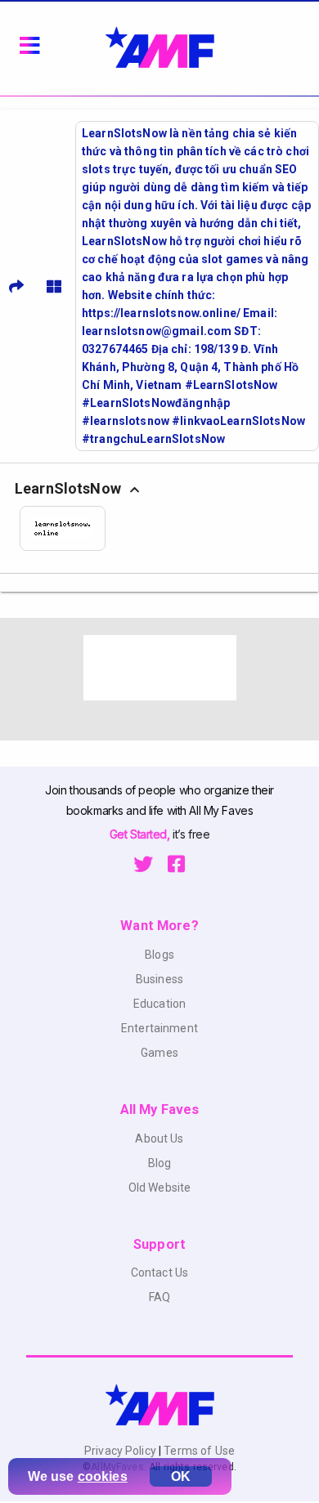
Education (159, 1003)
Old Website (159, 1187)
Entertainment (159, 1028)
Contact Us (159, 1272)
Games (159, 1052)
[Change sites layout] (54, 286)
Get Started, (141, 834)
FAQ (159, 1297)
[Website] (68, 528)
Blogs (159, 954)
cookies (103, 1476)
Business (159, 979)
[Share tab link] (16, 286)
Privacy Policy (121, 1450)
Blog (160, 1163)
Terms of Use (198, 1450)
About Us (159, 1138)
